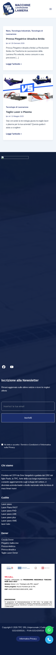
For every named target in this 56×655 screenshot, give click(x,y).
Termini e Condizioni (29, 445)
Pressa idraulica (8, 549)
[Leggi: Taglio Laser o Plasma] (28, 88)
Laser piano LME (8, 514)
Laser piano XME (9, 521)
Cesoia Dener (7, 540)
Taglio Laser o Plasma (19, 111)
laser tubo (5, 524)
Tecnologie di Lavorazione (17, 107)
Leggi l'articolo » (14, 64)
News (8, 31)
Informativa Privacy (28, 639)
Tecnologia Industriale (21, 31)
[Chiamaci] (49, 639)
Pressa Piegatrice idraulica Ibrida (25, 38)
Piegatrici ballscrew (9, 543)
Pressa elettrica (8, 546)
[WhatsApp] (49, 630)
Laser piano (6, 504)
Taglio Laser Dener (9, 553)
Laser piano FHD (8, 511)
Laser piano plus (8, 517)
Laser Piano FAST (9, 507)
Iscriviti (28, 417)
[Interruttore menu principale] (50, 9)
